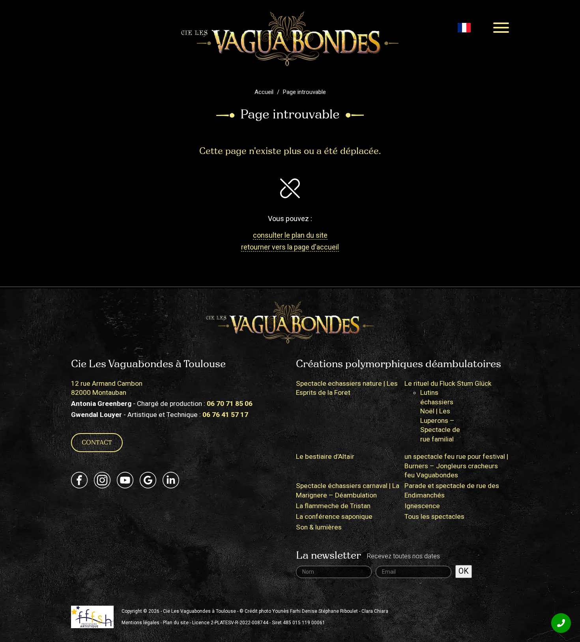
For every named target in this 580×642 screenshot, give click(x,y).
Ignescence (422, 506)
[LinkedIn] (171, 480)
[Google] (148, 480)
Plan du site (176, 622)
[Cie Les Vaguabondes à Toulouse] (290, 38)
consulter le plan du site (290, 235)
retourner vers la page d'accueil (290, 247)
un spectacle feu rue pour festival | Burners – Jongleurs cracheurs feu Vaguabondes (456, 465)
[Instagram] (102, 480)
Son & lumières (319, 527)
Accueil (263, 92)
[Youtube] (125, 480)
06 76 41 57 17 (225, 415)
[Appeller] (561, 623)
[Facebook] (79, 480)
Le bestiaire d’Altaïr (325, 456)
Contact (97, 443)
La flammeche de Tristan (333, 506)
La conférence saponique (334, 516)
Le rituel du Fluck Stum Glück (448, 383)
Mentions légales (140, 622)
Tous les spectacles (434, 516)
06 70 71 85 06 (230, 403)
